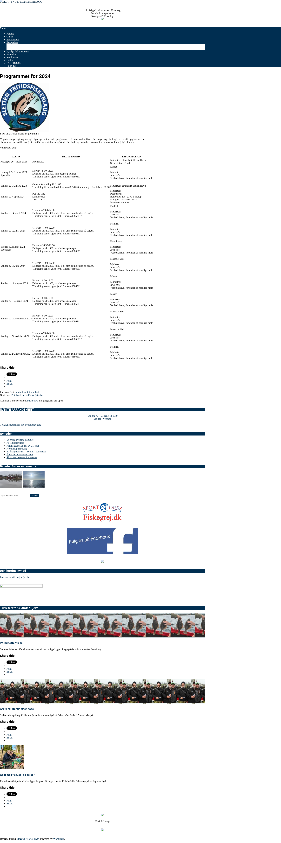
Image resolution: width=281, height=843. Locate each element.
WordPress (58, 838)
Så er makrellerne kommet (20, 439)
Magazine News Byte (28, 838)
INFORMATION (131, 156)
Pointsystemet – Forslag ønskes (27, 395)
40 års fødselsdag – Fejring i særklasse (26, 451)
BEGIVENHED (71, 156)
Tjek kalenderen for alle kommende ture (20, 424)
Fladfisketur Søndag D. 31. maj (23, 445)
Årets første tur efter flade (20, 454)
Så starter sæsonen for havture (22, 457)
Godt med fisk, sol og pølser (17, 774)
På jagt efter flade (15, 442)
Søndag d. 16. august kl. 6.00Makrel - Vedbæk (102, 417)
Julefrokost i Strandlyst (27, 392)
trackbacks (32, 400)
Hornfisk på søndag (17, 448)
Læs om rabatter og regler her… (16, 577)
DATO (16, 156)
